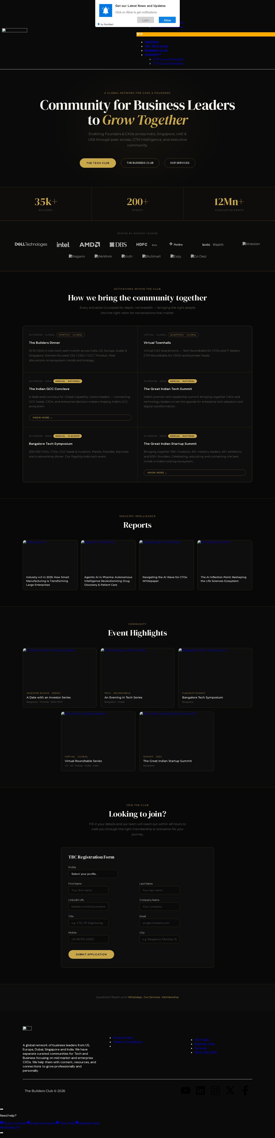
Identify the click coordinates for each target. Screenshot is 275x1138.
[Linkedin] (200, 1090)
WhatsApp (135, 997)
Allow (167, 20)
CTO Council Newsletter (168, 63)
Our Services (179, 163)
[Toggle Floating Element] (1, 1132)
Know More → (42, 417)
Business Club (156, 50)
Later (145, 20)
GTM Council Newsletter (168, 59)
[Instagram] (215, 1090)
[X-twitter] (230, 1090)
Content (151, 54)
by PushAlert (107, 24)
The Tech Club (97, 163)
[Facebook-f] (245, 1090)
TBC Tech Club (156, 46)
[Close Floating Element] (1, 1109)
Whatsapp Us (10, 1127)
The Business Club (140, 163)
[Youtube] (186, 1090)
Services (152, 42)
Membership (170, 997)
